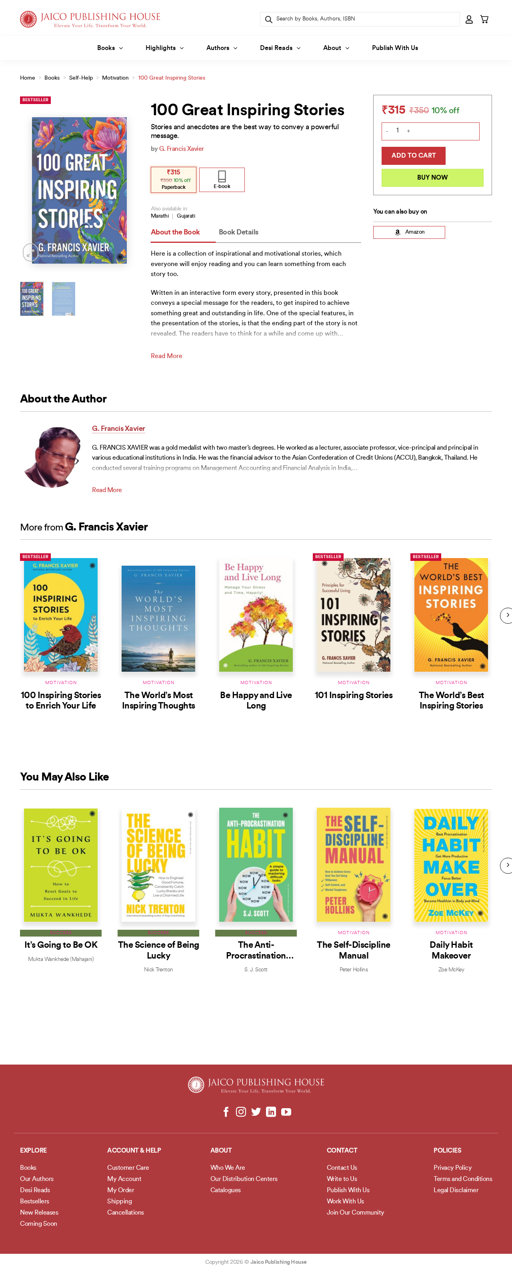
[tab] (183, 233)
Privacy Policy (453, 1168)
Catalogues (225, 1190)
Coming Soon (38, 1224)
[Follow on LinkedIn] (271, 1112)
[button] (470, 19)
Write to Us (342, 1179)
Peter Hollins (354, 970)
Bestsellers (34, 1202)
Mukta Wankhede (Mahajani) (61, 960)
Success (61, 933)
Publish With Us (395, 48)
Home (27, 78)
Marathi (160, 216)
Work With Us (345, 1202)
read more (166, 356)
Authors (217, 48)
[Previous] (32, 190)
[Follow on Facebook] (226, 1112)
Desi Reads (276, 48)
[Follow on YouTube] (286, 1112)
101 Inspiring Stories (354, 696)
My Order (120, 1190)
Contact (342, 1151)
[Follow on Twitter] (256, 1112)
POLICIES (447, 1151)
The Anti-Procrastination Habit (256, 956)
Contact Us (342, 1168)
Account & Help (134, 1151)
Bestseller (35, 100)
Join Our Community (355, 1213)
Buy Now (432, 178)
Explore (33, 1151)
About (332, 48)
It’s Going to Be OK (61, 945)
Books (106, 48)
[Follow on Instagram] (241, 1112)
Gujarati (186, 216)
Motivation (115, 78)
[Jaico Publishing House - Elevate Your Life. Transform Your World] (90, 19)
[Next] (126, 190)
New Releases (39, 1213)
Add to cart (414, 156)
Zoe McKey (451, 970)
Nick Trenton (158, 970)
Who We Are (227, 1168)
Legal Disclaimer (456, 1190)
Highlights (161, 48)
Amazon (415, 232)
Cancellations (125, 1213)
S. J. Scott (256, 970)
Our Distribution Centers (244, 1179)
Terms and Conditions (463, 1179)
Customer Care (128, 1168)
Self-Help (81, 78)
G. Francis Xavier (181, 149)
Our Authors (37, 1179)
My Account (124, 1179)
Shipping (119, 1202)
